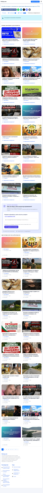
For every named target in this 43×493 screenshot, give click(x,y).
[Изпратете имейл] (27, 9)
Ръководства (5, 465)
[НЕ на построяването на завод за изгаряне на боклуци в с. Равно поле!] (31, 153)
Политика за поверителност (34, 13)
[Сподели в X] (24, 9)
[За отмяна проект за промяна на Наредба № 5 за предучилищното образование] (31, 134)
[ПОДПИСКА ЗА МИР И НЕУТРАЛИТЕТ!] (11, 133)
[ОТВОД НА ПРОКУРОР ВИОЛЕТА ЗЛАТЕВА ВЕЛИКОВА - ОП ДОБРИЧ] (11, 75)
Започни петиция (35, 1)
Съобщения (12, 13)
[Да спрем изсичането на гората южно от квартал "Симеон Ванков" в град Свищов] (31, 173)
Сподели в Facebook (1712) (10, 9)
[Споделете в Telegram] (21, 9)
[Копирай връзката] (29, 9)
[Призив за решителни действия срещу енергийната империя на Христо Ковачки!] (31, 114)
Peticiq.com (3, 1)
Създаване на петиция (12, 226)
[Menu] (41, 1)
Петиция (4, 13)
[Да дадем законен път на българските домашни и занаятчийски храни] (31, 56)
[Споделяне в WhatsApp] (18, 9)
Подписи (22, 13)
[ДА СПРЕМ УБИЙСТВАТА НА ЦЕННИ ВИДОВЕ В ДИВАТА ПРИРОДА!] (31, 36)
